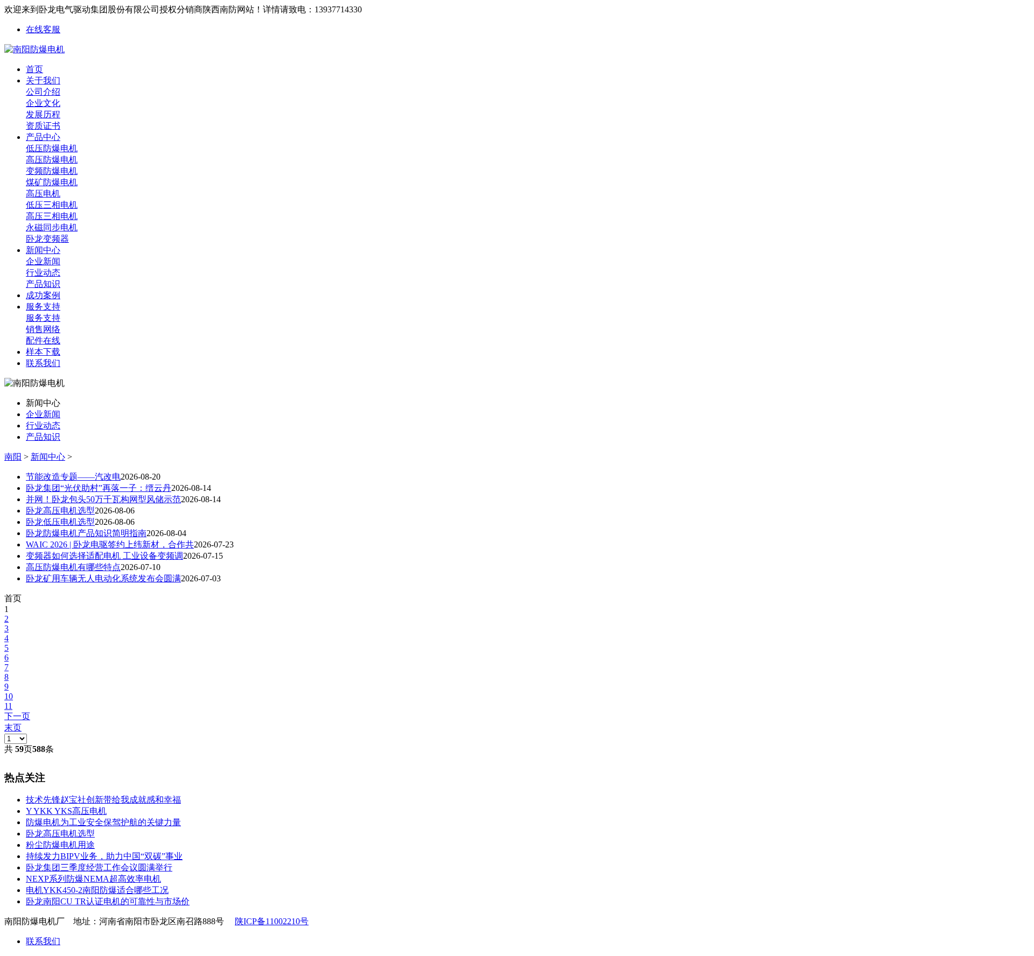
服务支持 (43, 306)
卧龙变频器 (47, 238)
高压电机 (43, 193)
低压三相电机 (52, 204)
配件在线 (43, 340)
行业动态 (43, 272)
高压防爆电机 (52, 159)
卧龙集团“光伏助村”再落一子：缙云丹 (98, 488)
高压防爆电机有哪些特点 (73, 567)
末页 (13, 727)
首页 (34, 69)
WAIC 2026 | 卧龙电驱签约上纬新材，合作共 (110, 544)
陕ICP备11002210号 (272, 921)
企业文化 (43, 103)
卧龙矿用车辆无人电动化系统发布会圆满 (103, 578)
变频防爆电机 (52, 170)
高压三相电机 (52, 216)
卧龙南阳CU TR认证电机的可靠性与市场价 (108, 901)
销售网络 (43, 329)
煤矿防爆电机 (52, 182)
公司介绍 (43, 91)
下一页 (17, 716)
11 (8, 706)
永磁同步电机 (52, 227)
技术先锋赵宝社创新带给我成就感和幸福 (103, 799)
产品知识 (43, 284)
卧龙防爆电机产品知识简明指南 (86, 533)
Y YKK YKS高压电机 (66, 811)
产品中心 (43, 137)
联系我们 (43, 363)
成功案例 (43, 295)
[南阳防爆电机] (34, 49)
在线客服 (43, 29)
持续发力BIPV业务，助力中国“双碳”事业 (104, 856)
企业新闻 (43, 261)
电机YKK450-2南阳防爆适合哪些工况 (97, 890)
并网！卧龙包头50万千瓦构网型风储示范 (103, 499)
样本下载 (43, 351)
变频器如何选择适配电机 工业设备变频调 (104, 555)
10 (8, 696)
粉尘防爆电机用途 (60, 844)
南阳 (13, 456)
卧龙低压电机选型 (60, 521)
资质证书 (43, 125)
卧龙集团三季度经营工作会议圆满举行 (99, 867)
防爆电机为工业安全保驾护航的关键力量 (103, 822)
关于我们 (43, 80)
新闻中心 (43, 250)
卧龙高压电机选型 (60, 510)
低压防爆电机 (52, 148)
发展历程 (43, 114)
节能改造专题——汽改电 (73, 476)
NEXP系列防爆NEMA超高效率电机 (93, 878)
